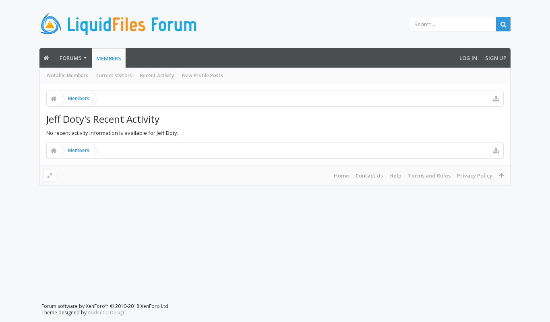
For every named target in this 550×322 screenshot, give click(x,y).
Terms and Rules (429, 175)
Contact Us (369, 175)
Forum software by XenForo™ (105, 306)
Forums (71, 58)
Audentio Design (107, 312)
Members (108, 58)
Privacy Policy (474, 175)
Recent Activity (157, 75)
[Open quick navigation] (496, 98)
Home (341, 175)
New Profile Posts (202, 75)
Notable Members (67, 75)
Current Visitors (114, 75)
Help (395, 175)
